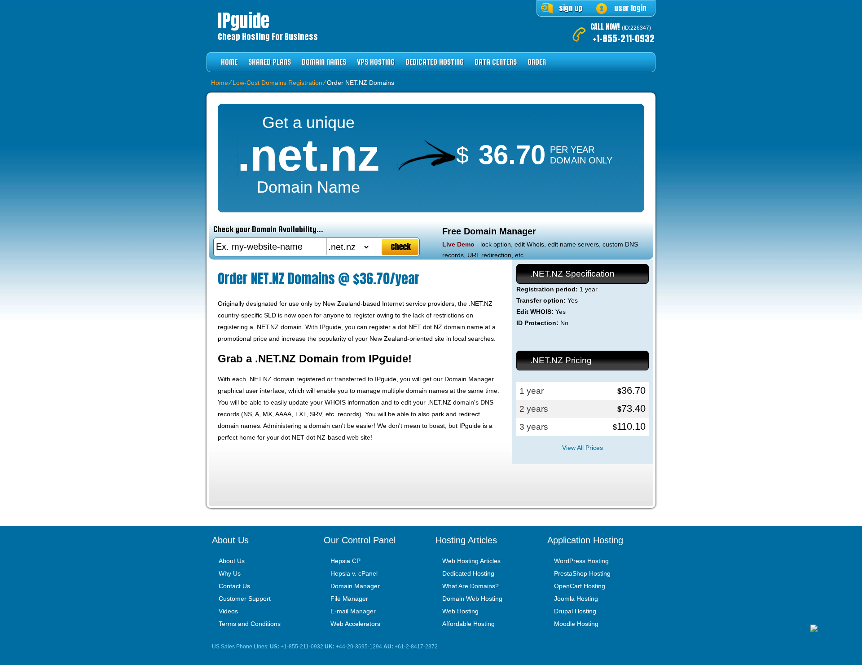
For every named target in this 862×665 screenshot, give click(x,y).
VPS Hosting (376, 62)
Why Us (230, 573)
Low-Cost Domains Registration (277, 82)
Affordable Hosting (468, 623)
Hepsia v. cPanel (354, 573)
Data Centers (496, 62)
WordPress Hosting (581, 560)
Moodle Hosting (576, 623)
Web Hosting (460, 611)
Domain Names (324, 62)
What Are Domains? (470, 586)
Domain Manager (355, 586)
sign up (571, 8)
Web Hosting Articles (471, 560)
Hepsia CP (345, 560)
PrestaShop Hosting (582, 573)
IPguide (243, 20)
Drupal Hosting (575, 611)
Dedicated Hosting (434, 62)
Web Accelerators (355, 623)
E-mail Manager (353, 611)
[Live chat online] (836, 628)
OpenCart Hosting (579, 586)
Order (537, 62)
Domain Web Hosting (472, 598)
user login (630, 8)
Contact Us (234, 586)
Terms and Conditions (250, 623)
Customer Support (245, 598)
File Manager (349, 598)
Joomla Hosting (576, 598)
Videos (228, 611)
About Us (232, 560)
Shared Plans (269, 62)
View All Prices (582, 447)
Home (229, 62)
